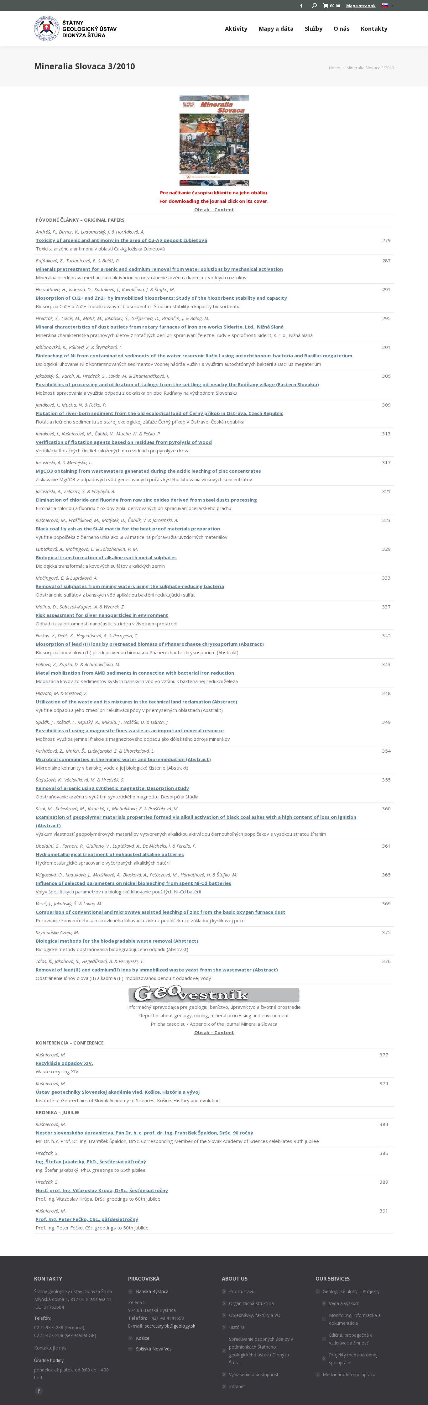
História (237, 1327)
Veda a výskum (344, 1303)
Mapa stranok (361, 5)
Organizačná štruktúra (251, 1303)
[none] (388, 6)
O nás (341, 28)
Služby (313, 28)
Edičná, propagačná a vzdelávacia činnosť (351, 1339)
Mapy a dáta (276, 28)
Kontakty (374, 28)
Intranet (237, 1386)
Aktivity (236, 28)
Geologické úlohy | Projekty (351, 1291)
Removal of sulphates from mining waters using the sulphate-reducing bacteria (130, 586)
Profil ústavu (241, 1291)
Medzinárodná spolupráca (349, 1374)
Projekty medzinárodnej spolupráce (353, 1359)
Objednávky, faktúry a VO (254, 1315)
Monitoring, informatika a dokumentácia (355, 1319)
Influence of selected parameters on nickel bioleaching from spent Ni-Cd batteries (133, 883)
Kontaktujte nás (50, 1348)
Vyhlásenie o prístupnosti (254, 1374)
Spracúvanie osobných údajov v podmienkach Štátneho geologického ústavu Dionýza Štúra (261, 1351)
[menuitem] (388, 5)
